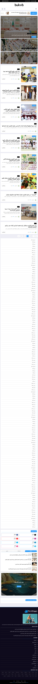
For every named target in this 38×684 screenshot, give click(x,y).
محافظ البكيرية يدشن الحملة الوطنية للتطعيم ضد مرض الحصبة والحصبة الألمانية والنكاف (11, 91)
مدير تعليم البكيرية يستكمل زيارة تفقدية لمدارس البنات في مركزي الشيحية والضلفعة (21, 226)
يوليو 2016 (33, 495)
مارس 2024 (33, 301)
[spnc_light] (2, 9)
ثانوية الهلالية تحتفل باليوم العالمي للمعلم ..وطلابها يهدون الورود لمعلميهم (12, 110)
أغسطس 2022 (33, 341)
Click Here (19, 586)
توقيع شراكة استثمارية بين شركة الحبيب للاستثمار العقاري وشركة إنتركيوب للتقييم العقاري (21, 62)
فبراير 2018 (33, 455)
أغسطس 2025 (33, 265)
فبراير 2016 (33, 505)
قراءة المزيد (9, 36)
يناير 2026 (33, 254)
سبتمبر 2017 (33, 465)
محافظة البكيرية (24, 48)
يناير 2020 (33, 406)
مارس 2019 (33, 427)
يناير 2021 (34, 381)
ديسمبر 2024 (33, 282)
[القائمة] (36, 9)
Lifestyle (35, 644)
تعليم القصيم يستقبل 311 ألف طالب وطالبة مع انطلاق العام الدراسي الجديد (24, 49)
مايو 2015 (34, 524)
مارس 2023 (33, 326)
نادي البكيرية (34, 667)
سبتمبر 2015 (33, 516)
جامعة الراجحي (34, 659)
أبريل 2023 (33, 324)
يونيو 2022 (33, 345)
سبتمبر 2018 (33, 440)
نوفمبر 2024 (33, 284)
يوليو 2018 (33, 444)
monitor (19, 674)
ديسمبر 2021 (33, 358)
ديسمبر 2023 (33, 307)
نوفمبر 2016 (33, 486)
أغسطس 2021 (33, 366)
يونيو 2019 (33, 421)
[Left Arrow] (3, 13)
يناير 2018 (34, 457)
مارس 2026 (33, 250)
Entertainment (34, 642)
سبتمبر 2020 (33, 389)
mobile (22, 674)
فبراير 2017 (33, 480)
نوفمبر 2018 (33, 436)
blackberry (26, 672)
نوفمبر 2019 (33, 410)
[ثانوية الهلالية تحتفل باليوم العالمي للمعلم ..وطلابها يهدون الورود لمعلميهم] (29, 112)
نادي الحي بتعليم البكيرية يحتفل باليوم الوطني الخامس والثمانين (11, 178)
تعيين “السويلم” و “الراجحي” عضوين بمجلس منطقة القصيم (18, 13)
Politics (12, 674)
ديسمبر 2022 (33, 332)
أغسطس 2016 (33, 493)
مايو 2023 (34, 322)
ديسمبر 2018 (33, 434)
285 (25, 236)
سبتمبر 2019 (33, 415)
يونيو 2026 (33, 244)
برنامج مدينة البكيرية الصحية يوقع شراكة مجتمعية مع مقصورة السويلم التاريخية (19, 568)
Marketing (26, 674)
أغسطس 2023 (33, 315)
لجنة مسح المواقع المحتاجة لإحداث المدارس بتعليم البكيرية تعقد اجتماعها (19, 126)
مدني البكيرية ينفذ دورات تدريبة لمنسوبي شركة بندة (12, 209)
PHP (15, 674)
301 (21, 236)
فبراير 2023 (33, 328)
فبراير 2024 (33, 303)
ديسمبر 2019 (33, 408)
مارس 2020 (33, 402)
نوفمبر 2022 (33, 334)
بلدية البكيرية (34, 655)
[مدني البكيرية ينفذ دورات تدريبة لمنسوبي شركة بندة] (29, 211)
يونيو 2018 (33, 446)
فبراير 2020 (33, 404)
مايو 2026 (34, 246)
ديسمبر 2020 (33, 383)
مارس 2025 (33, 275)
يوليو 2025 (33, 267)
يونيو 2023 (33, 320)
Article (33, 672)
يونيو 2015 (33, 522)
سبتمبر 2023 (33, 313)
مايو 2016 (34, 499)
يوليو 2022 (33, 343)
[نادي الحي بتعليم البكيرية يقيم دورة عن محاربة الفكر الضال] (29, 74)
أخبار (35, 48)
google (2, 672)
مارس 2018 (33, 453)
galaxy (6, 672)
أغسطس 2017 (33, 467)
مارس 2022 (33, 351)
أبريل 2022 (33, 349)
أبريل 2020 (33, 400)
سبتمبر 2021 (33, 364)
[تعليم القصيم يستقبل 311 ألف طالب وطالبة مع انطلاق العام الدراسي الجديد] (19, 44)
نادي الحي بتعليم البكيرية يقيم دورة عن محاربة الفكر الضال (11, 72)
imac (32, 674)
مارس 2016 (33, 503)
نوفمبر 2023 (33, 309)
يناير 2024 (33, 305)
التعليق (7, 551)
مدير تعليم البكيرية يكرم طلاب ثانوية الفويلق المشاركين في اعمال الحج (11, 140)
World (35, 648)
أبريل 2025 (33, 273)
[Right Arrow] (1, 13)
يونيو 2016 (33, 497)
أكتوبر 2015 (33, 514)
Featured (13, 672)
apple (36, 672)
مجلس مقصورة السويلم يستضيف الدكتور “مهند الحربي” (23, 564)
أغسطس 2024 (33, 290)
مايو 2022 (34, 347)
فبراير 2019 (33, 429)
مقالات (35, 665)
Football (9, 672)
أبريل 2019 (33, 425)
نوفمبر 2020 (33, 385)
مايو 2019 (34, 423)
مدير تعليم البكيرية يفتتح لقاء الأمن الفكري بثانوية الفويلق (11, 159)
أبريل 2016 (33, 501)
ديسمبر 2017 (33, 459)
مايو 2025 (34, 271)
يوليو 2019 (33, 419)
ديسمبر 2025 (33, 256)
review (6, 674)
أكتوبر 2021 (33, 362)
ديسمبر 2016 (33, 484)
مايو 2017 (34, 474)
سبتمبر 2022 (33, 339)
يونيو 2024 (33, 294)
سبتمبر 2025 (33, 263)
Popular (19, 551)
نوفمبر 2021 (33, 360)
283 (30, 236)
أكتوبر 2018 (33, 438)
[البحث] (5, 9)
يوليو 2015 (33, 520)
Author (29, 672)
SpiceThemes (13, 682)
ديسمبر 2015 (33, 510)
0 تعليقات (29, 131)
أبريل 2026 (33, 248)
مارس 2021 (33, 377)
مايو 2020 (34, 398)
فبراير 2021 (33, 379)
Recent (31, 551)
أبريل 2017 (33, 476)
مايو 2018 (34, 448)
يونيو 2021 (33, 370)
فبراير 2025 (33, 277)
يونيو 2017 (34, 472)
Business (35, 640)
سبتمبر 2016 (33, 491)
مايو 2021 (34, 372)
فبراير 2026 (33, 252)
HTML (36, 674)
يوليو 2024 (33, 292)
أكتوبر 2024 (33, 286)
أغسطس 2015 (33, 518)
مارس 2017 (33, 478)
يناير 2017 (34, 482)
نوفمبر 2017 (33, 461)
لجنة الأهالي (34, 661)
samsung (3, 674)
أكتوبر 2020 (33, 387)
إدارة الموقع (34, 40)
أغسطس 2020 (33, 391)
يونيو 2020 (33, 396)
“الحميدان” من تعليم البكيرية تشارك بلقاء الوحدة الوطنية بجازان (21, 194)
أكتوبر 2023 (33, 311)
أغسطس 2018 (33, 442)
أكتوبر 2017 (33, 463)
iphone (30, 674)
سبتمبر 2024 (33, 288)
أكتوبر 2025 (33, 261)
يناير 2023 (33, 330)
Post (9, 674)
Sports (35, 646)
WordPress (27, 682)
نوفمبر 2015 (33, 512)
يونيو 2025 (33, 269)
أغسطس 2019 (33, 417)
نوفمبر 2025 (33, 258)
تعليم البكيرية (30, 48)
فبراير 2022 (33, 353)
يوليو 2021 (33, 368)
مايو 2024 (34, 296)
